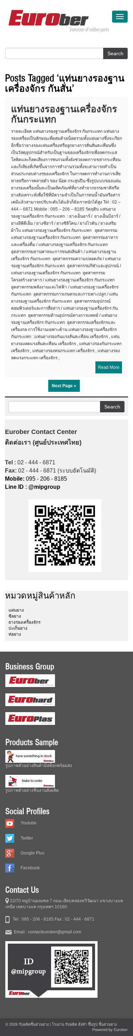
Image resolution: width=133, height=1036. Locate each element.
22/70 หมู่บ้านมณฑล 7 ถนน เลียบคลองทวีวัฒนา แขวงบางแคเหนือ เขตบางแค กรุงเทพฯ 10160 (64, 903)
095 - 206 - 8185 (36, 479)
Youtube (29, 822)
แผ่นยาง (16, 610)
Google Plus (32, 853)
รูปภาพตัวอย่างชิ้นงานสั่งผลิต (32, 790)
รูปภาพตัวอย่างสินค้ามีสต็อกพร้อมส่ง (38, 765)
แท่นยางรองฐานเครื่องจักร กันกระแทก (64, 114)
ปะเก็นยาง (18, 628)
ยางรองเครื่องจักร (24, 622)
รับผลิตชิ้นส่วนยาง (34, 1024)
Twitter (27, 838)
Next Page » (64, 385)
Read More (109, 367)
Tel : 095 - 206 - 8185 (32, 919)
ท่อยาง (15, 634)
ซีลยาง (15, 616)
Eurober (121, 1030)
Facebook (30, 867)
